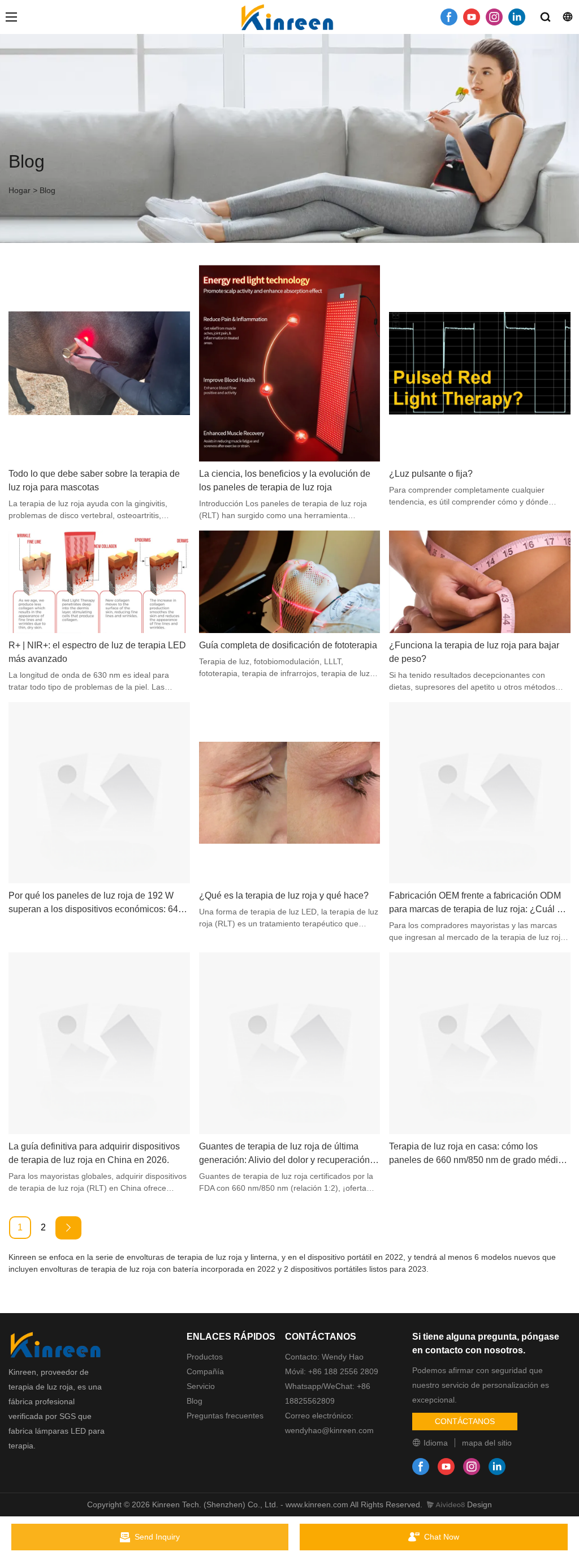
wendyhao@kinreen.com (329, 1430)
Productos (205, 1356)
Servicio (201, 1386)
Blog (47, 190)
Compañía (205, 1371)
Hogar (19, 190)
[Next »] (68, 1227)
